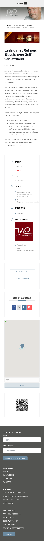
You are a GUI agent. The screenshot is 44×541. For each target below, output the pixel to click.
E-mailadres (8, 446)
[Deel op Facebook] (14, 307)
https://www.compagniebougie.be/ (28, 202)
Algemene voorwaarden (14, 493)
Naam (5, 435)
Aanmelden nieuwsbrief (15, 458)
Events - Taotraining (18, 25)
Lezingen (29, 25)
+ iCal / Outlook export (22, 278)
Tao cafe (7, 482)
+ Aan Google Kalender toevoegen (22, 272)
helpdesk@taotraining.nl (25, 250)
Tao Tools (7, 478)
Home (9, 25)
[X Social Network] (19, 307)
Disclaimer (8, 503)
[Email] (29, 307)
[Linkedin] (24, 307)
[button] (20, 3)
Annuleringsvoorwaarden (15, 496)
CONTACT (9, 534)
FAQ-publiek (8, 475)
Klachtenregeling (11, 500)
